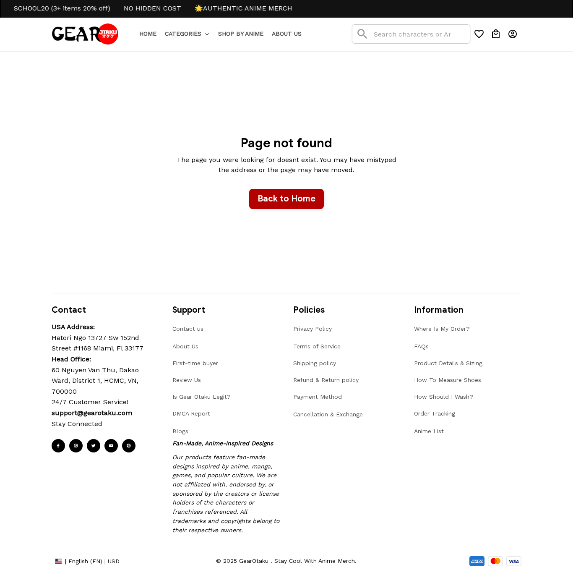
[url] (92, 413)
